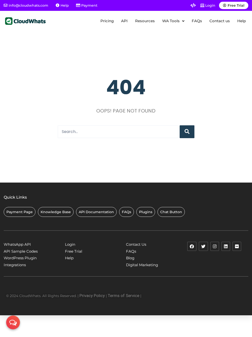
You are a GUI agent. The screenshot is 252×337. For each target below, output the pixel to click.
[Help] (57, 5)
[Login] (202, 5)
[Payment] (78, 5)
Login (210, 5)
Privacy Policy (92, 295)
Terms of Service (123, 295)
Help (65, 5)
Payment (89, 5)
